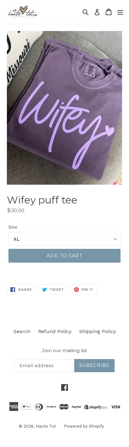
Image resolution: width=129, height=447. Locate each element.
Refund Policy (54, 331)
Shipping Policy (97, 331)
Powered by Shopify (84, 426)
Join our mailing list (64, 350)
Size (12, 226)
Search (21, 331)
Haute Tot (46, 426)
